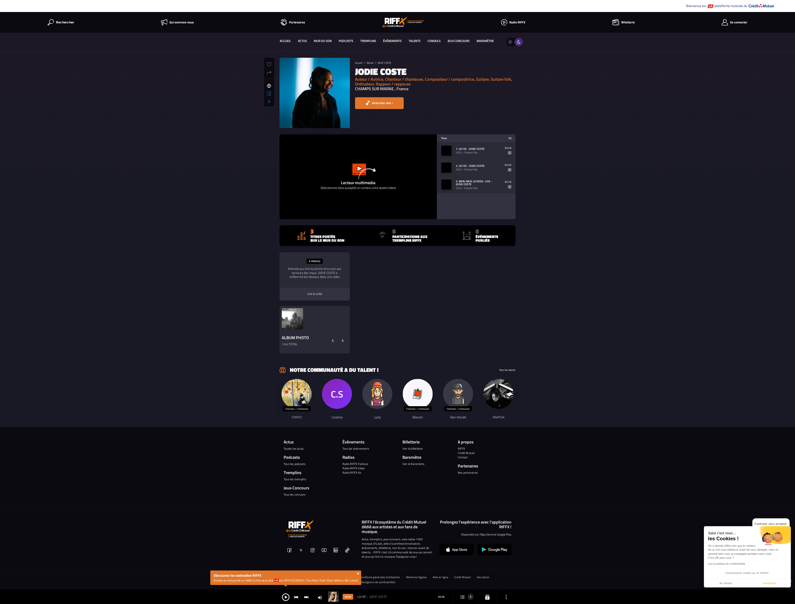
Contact (462, 457)
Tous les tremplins (295, 479)
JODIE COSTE (384, 63)
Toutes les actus (294, 448)
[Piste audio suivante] (306, 597)
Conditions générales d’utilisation (380, 577)
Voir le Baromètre (413, 464)
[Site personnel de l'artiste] (269, 86)
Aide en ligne (440, 577)
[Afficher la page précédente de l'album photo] (333, 340)
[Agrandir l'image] (292, 318)
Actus (302, 40)
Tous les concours (295, 494)
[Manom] (417, 393)
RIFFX (461, 448)
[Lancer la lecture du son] (286, 597)
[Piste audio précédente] (296, 597)
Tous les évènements (355, 448)
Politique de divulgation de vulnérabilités (370, 582)
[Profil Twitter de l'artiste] (269, 101)
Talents (414, 40)
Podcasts (346, 40)
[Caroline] (337, 393)
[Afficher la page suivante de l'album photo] (343, 340)
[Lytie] (377, 393)
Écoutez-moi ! (382, 103)
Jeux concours (459, 40)
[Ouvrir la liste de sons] (462, 597)
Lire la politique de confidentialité (726, 563)
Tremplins (368, 40)
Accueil (285, 40)
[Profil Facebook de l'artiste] (269, 93)
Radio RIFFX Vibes (353, 468)
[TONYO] (296, 393)
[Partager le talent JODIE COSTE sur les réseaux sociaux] (269, 72)
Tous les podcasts (295, 464)
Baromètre (485, 40)
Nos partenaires (468, 472)
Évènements (392, 40)
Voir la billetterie (412, 448)
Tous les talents (507, 370)
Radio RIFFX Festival (355, 464)
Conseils (434, 40)
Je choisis (725, 583)
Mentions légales (416, 577)
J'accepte (769, 583)
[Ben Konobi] (458, 393)
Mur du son (323, 40)
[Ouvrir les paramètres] (506, 597)
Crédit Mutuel (466, 453)
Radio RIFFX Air (351, 472)
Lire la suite (314, 294)
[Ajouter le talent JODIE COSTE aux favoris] (269, 63)
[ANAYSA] (498, 393)
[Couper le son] (320, 597)
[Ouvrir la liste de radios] (487, 597)
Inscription (483, 577)
